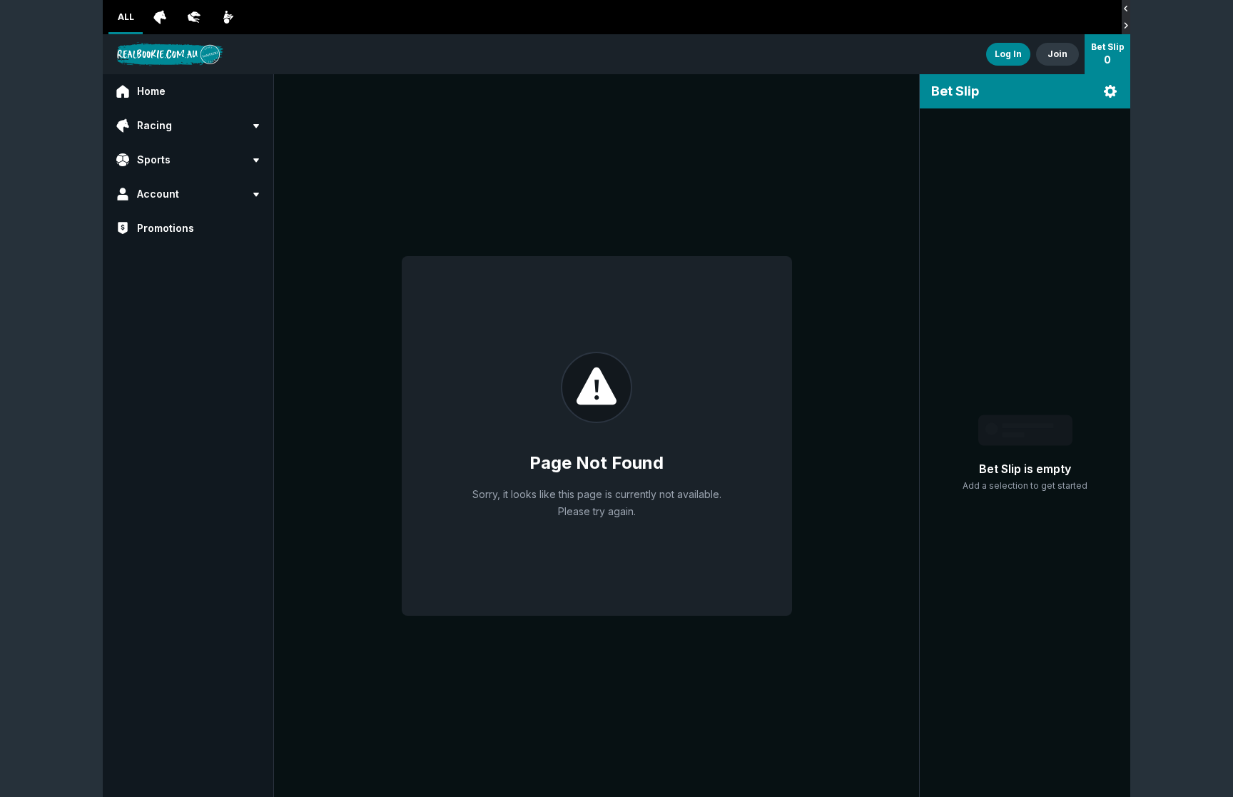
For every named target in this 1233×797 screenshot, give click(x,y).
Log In (1008, 54)
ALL (126, 16)
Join (1057, 54)
